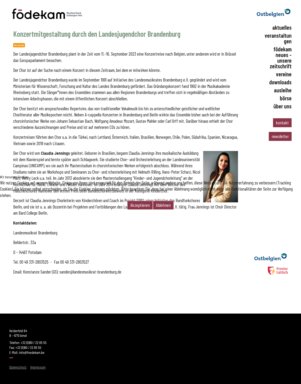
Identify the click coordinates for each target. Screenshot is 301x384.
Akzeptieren (140, 205)
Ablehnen (163, 205)
